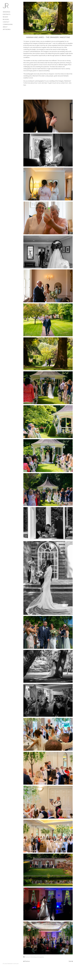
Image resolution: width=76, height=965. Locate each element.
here (24, 85)
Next (70, 961)
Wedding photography (37, 957)
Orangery (35, 43)
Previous (27, 961)
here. (46, 83)
